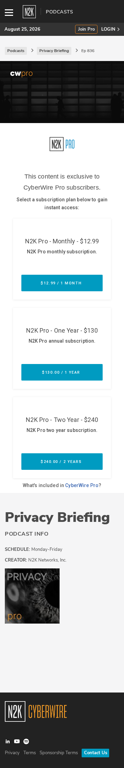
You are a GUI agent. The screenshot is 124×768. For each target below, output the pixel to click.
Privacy (12, 753)
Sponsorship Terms (59, 753)
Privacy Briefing (57, 517)
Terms (29, 753)
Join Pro (86, 29)
